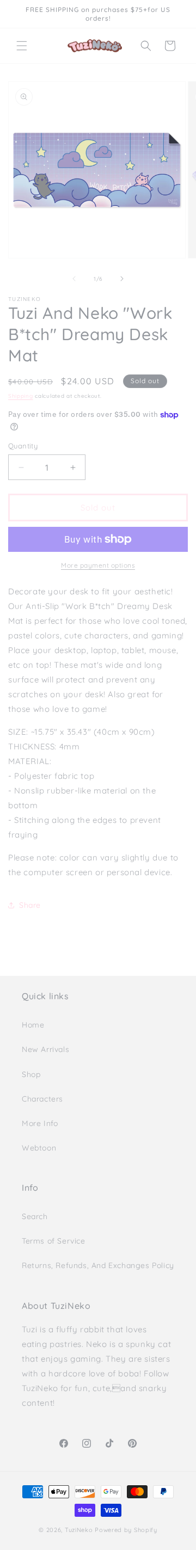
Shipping (20, 395)
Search (35, 1216)
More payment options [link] (98, 565)
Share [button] (30, 905)
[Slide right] (122, 279)
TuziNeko (79, 1530)
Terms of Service (53, 1241)
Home (33, 1025)
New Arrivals (45, 1049)
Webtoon (39, 1148)
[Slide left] (74, 279)
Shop (31, 1074)
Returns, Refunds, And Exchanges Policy (98, 1265)
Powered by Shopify (126, 1530)
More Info (40, 1123)
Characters (42, 1099)
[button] (22, 46)
